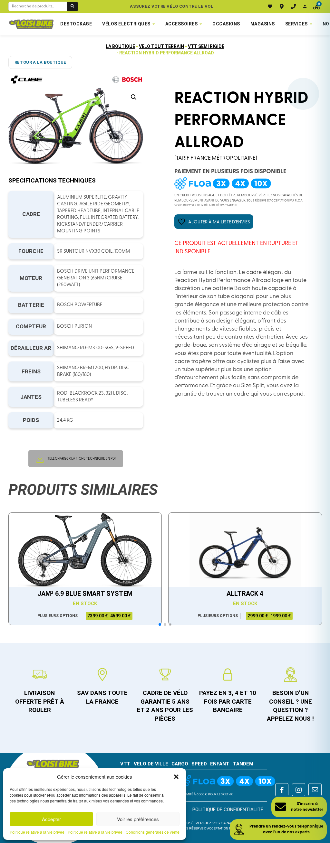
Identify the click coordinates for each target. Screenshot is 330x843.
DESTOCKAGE (76, 23)
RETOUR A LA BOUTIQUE (40, 62)
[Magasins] (282, 6)
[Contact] (293, 6)
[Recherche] (72, 6)
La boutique (120, 46)
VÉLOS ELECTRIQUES (126, 23)
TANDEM (243, 764)
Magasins (262, 23)
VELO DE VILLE (151, 764)
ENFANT (219, 764)
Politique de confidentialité (227, 809)
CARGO (179, 764)
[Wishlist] (270, 6)
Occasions (226, 23)
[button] (176, 776)
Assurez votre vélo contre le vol (171, 6)
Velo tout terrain (161, 46)
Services (296, 23)
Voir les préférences (138, 819)
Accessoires (181, 23)
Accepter (51, 819)
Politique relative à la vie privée (37, 832)
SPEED (199, 764)
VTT (125, 764)
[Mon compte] (305, 6)
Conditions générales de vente (153, 832)
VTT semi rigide (206, 46)
